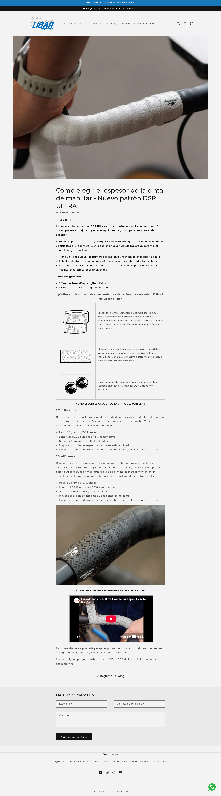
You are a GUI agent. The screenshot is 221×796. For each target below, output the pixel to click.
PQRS (57, 761)
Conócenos (160, 761)
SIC (65, 761)
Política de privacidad (114, 761)
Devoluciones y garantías (84, 761)
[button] (69, 23)
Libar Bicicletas (104, 792)
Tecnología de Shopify (120, 792)
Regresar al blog (112, 676)
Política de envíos (140, 761)
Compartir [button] (65, 219)
